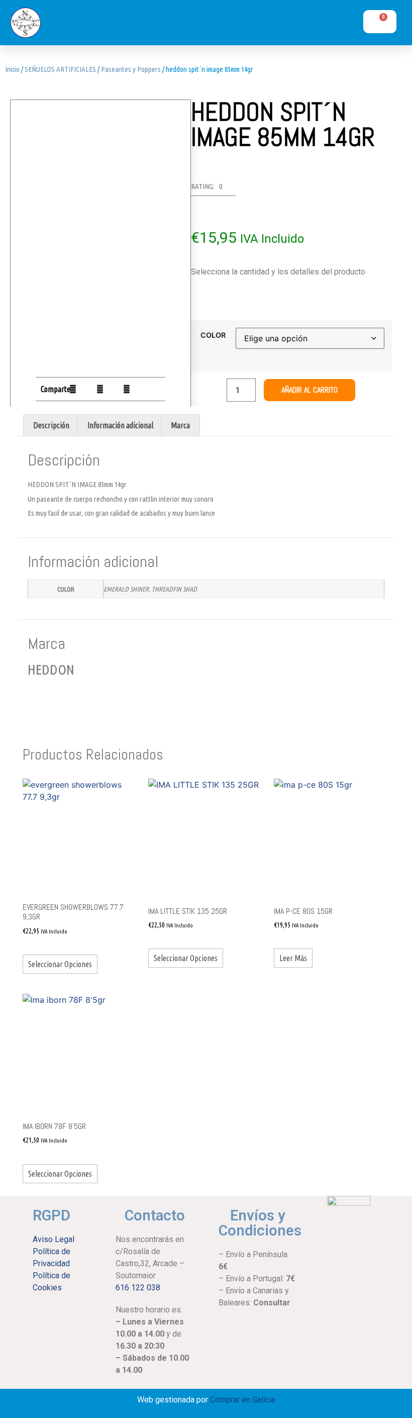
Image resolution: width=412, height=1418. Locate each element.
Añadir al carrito (309, 390)
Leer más (293, 958)
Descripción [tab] (51, 425)
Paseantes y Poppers (131, 69)
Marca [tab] (180, 425)
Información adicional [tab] (120, 425)
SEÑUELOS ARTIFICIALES (60, 69)
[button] (296, 25)
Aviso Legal (53, 1239)
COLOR (213, 335)
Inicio (12, 69)
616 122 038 (138, 1287)
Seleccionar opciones (60, 964)
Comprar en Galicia (242, 1399)
